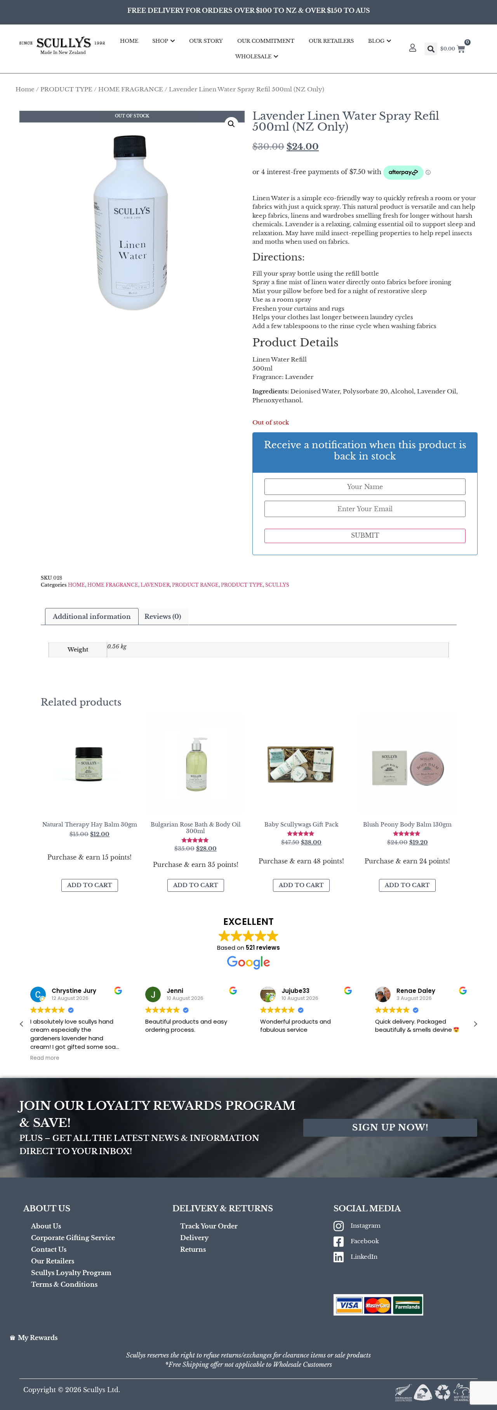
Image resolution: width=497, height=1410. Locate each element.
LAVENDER (155, 585)
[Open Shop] (172, 41)
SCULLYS (277, 585)
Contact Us (48, 1249)
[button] (231, 124)
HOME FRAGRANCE (130, 89)
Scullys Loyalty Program (71, 1273)
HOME (76, 585)
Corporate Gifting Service (73, 1238)
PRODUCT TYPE (66, 89)
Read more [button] (44, 1058)
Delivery (194, 1238)
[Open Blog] (388, 41)
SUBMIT (365, 535)
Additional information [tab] (92, 616)
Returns (193, 1249)
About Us (46, 1226)
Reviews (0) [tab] (162, 616)
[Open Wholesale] (275, 57)
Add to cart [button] (89, 885)
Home (25, 89)
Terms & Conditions (64, 1284)
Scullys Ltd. (101, 1390)
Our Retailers (52, 1261)
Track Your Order (209, 1226)
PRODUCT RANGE (195, 585)
